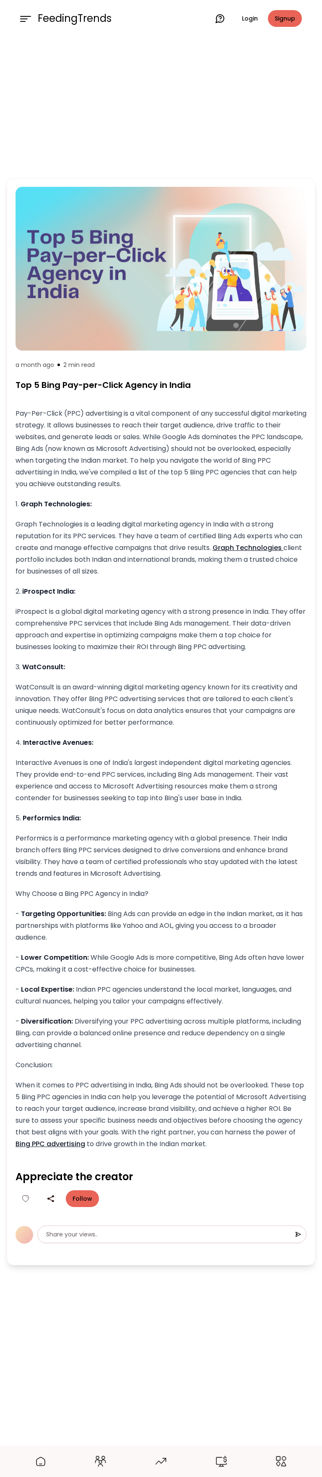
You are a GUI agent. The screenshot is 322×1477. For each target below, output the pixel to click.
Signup (285, 18)
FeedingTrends (75, 18)
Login (250, 18)
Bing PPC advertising (50, 1144)
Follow (82, 1198)
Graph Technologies (248, 548)
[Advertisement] (161, 106)
